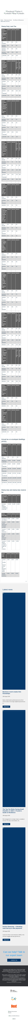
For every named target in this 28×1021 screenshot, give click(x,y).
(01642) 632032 (14, 9)
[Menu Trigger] (26, 3)
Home (2, 20)
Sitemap (18, 972)
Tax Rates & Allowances (18, 20)
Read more (6, 706)
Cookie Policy (23, 971)
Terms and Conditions (12, 972)
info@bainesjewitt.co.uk (10, 971)
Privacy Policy (17, 971)
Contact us (14, 960)
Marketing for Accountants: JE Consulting (14, 982)
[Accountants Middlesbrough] (14, 4)
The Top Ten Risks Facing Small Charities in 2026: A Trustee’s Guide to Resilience (13, 810)
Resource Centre (8, 20)
